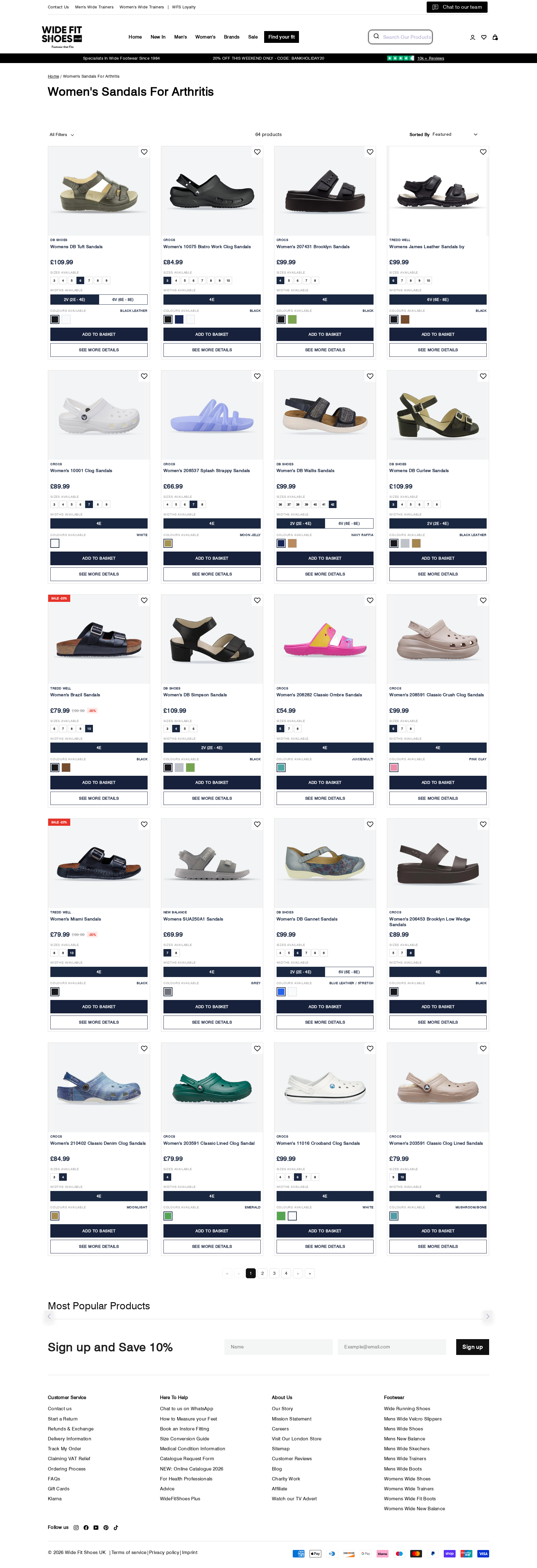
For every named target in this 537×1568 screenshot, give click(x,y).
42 (332, 504)
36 (280, 504)
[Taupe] (190, 767)
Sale (253, 37)
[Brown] (405, 319)
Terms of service (129, 1552)
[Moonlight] (54, 1215)
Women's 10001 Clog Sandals (81, 470)
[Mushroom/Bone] (393, 1215)
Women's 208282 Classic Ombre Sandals (319, 694)
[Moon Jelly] (167, 543)
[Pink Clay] (393, 767)
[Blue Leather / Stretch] (281, 991)
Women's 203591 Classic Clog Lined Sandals (436, 1143)
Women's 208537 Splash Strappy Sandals (206, 470)
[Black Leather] (54, 319)
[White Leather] (66, 319)
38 (298, 504)
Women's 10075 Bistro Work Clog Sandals (207, 246)
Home (135, 37)
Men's (180, 37)
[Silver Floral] (179, 767)
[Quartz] (281, 1215)
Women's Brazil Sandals (75, 694)
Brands (232, 37)
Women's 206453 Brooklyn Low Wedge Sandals (429, 921)
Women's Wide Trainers (142, 7)
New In (158, 37)
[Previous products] (49, 1316)
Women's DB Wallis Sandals (305, 470)
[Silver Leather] (405, 543)
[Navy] (179, 319)
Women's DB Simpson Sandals (195, 694)
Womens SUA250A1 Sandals (193, 918)
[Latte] (292, 319)
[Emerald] (167, 1215)
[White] (190, 319)
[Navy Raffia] (281, 543)
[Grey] (167, 991)
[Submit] (376, 37)
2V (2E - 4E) (74, 299)
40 (315, 504)
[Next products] (488, 1316)
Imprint (190, 1552)
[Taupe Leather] (416, 543)
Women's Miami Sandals (75, 918)
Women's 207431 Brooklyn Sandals (313, 246)
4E (211, 299)
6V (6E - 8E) (123, 299)
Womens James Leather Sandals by (426, 246)
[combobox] (400, 37)
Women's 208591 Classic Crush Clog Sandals (436, 694)
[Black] (167, 319)
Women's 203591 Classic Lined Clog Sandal (209, 1143)
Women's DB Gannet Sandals (307, 918)
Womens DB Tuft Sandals (76, 246)
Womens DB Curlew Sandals (419, 470)
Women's (205, 37)
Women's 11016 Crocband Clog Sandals (318, 1143)
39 (306, 504)
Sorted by (420, 134)
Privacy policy (164, 1552)
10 (228, 280)
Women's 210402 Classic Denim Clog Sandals (98, 1143)
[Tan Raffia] (292, 543)
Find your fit (281, 37)
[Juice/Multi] (281, 767)
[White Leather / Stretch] (292, 991)
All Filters (59, 134)
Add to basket (98, 334)
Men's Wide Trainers (94, 7)
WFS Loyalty (183, 7)
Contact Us (58, 7)
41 (324, 504)
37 (289, 504)
